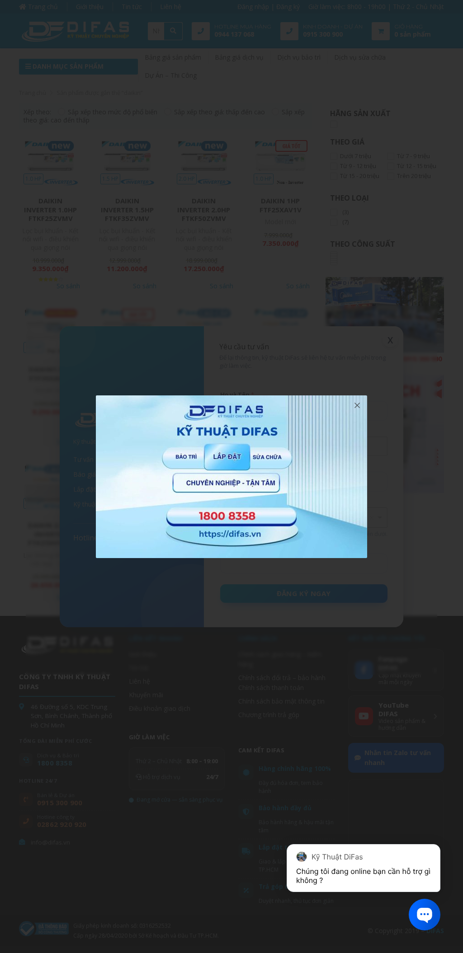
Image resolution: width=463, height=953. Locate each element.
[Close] (357, 405)
